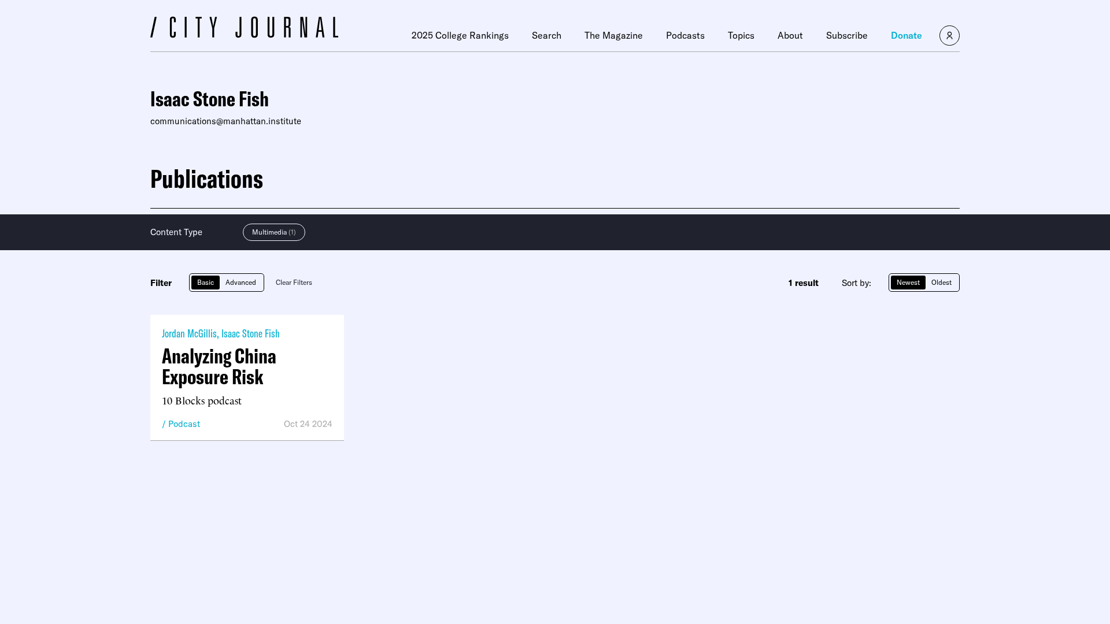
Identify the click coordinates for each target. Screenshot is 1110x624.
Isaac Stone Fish (250, 333)
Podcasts (685, 35)
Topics (741, 35)
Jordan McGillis (189, 333)
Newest (908, 282)
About (790, 35)
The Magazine (613, 35)
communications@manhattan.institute (225, 121)
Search (546, 35)
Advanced (240, 282)
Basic (205, 282)
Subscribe (847, 35)
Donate (906, 35)
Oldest (941, 282)
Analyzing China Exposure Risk (219, 366)
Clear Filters (294, 282)
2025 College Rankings (460, 35)
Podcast (184, 423)
